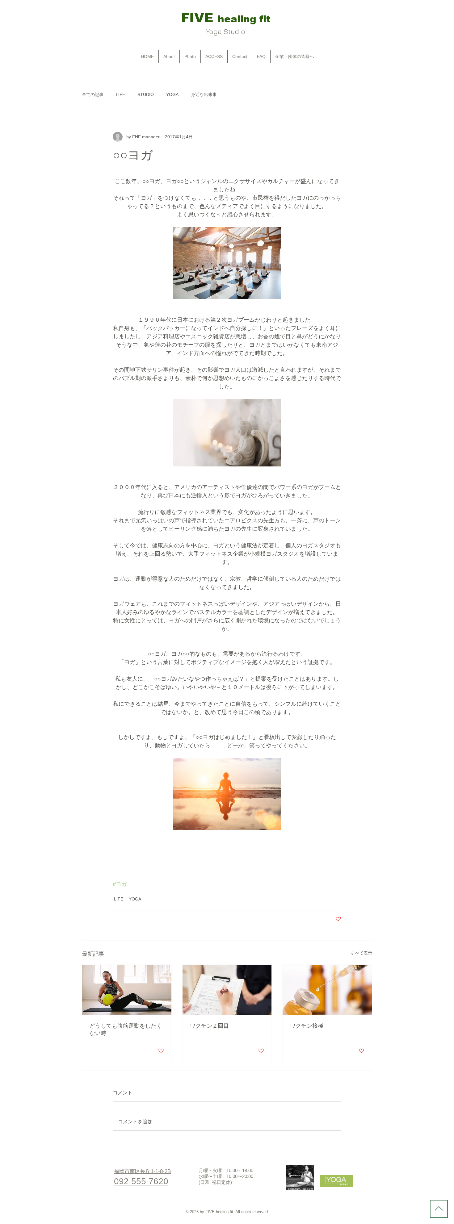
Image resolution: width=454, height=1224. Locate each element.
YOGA (172, 94)
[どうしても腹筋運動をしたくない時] (126, 990)
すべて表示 (361, 952)
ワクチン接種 (306, 1026)
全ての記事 (92, 94)
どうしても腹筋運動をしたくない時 (126, 1029)
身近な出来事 (204, 94)
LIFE (120, 94)
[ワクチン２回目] (227, 990)
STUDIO (145, 94)
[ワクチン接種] (327, 990)
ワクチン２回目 (209, 1026)
